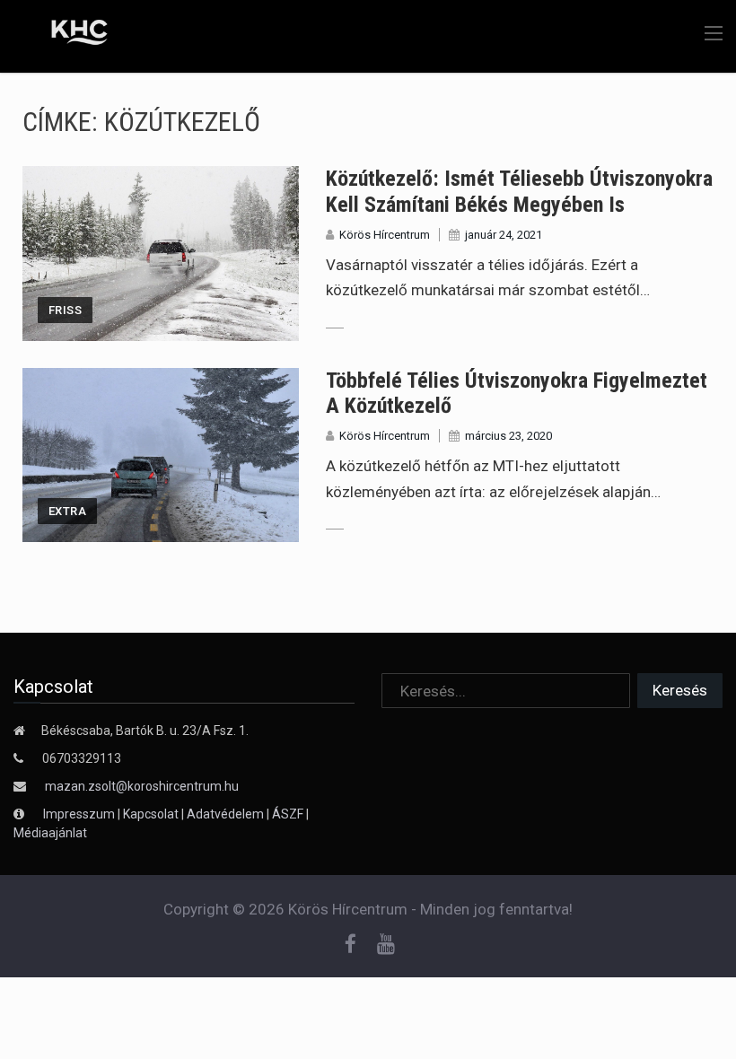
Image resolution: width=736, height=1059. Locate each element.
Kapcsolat (151, 814)
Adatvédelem (225, 814)
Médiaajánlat (50, 833)
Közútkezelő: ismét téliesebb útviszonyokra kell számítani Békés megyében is (519, 191)
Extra (67, 511)
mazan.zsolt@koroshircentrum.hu (142, 786)
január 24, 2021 (503, 234)
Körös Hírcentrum (384, 234)
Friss (65, 310)
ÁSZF (287, 814)
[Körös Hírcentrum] (65, 35)
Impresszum (80, 814)
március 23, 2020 (508, 435)
